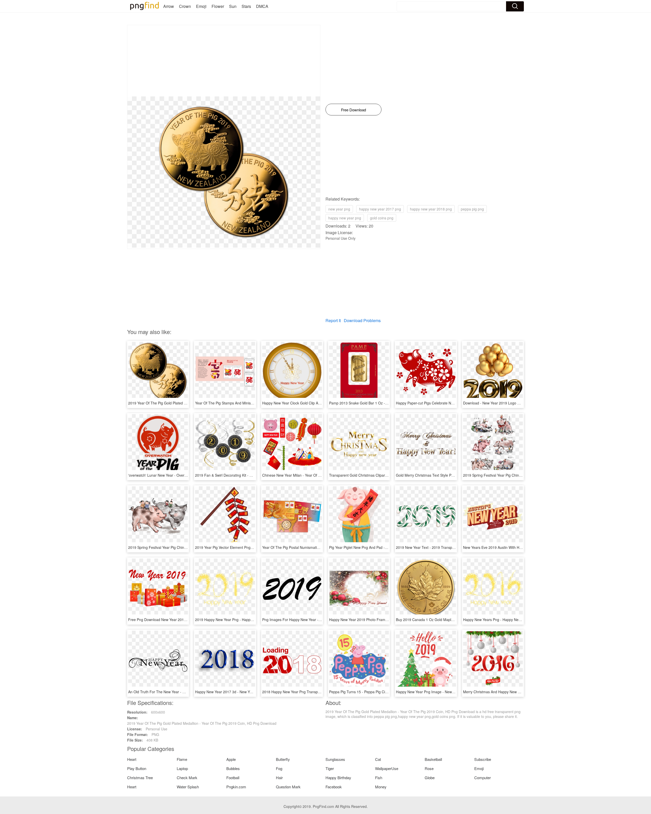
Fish (378, 777)
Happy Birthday (338, 777)
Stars (246, 6)
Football (232, 777)
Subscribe (482, 759)
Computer (482, 777)
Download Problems (362, 320)
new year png (339, 209)
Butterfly (283, 759)
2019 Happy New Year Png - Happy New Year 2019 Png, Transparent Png (254, 619)
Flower (218, 6)
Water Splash (188, 786)
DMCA (262, 6)
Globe (430, 777)
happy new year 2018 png (431, 209)
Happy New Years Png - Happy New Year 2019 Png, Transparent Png (519, 619)
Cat (378, 759)
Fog (279, 768)
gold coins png (381, 217)
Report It (333, 320)
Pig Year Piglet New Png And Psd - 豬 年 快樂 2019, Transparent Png (384, 547)
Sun (232, 6)
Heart (131, 759)
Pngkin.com (236, 786)
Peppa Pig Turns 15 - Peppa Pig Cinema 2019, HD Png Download (382, 691)
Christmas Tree (140, 777)
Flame (182, 759)
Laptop (182, 768)
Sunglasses (335, 759)
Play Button (136, 768)
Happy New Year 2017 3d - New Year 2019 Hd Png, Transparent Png (250, 691)
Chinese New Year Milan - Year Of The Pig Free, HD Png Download (316, 475)
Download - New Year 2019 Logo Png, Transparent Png (508, 402)
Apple (231, 759)
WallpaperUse (386, 768)
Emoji (201, 6)
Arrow (168, 6)
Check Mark (187, 777)
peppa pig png (472, 209)
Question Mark (288, 786)
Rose (429, 768)
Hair (279, 777)
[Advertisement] (223, 60)
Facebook (334, 786)
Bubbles (233, 768)
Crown (185, 6)
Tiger (330, 768)
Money (381, 786)
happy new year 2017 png (380, 209)
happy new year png (344, 217)
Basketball (433, 759)
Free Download (353, 109)
